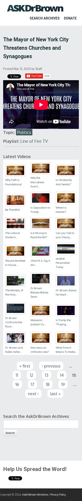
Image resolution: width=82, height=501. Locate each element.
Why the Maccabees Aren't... (37, 182)
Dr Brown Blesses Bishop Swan (39, 292)
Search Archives (45, 18)
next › (33, 393)
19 (63, 384)
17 (32, 384)
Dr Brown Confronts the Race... (13, 322)
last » (55, 393)
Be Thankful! (12, 209)
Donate (70, 18)
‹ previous (51, 366)
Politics (24, 132)
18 (48, 384)
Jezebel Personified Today (63, 263)
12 (31, 375)
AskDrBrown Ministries (35, 494)
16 (17, 384)
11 (17, 375)
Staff (39, 69)
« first (25, 366)
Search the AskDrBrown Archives (36, 416)
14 (62, 375)
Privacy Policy (58, 494)
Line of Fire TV (34, 141)
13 (46, 375)
